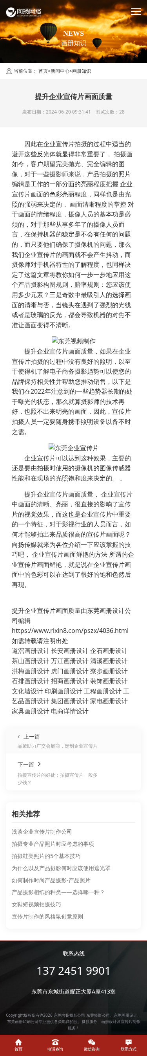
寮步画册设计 (109, 671)
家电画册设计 (109, 701)
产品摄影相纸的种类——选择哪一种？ (58, 892)
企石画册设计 (109, 650)
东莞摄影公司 (98, 1015)
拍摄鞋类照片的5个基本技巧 (46, 856)
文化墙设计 (27, 691)
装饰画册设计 (109, 680)
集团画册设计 (70, 701)
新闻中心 (60, 71)
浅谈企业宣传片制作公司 (42, 831)
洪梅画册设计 (30, 671)
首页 (43, 71)
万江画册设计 (70, 660)
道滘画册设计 (30, 650)
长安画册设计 (70, 650)
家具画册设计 (30, 711)
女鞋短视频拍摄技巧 (36, 904)
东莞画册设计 (125, 1015)
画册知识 (81, 71)
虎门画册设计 (70, 671)
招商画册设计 (70, 680)
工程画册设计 (103, 691)
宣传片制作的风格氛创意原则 (47, 916)
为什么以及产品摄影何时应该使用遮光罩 (61, 868)
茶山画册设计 (30, 660)
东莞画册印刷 (19, 1021)
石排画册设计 (30, 680)
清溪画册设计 (109, 660)
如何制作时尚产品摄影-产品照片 (51, 880)
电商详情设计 (70, 711)
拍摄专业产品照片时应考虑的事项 (53, 843)
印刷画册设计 (63, 691)
